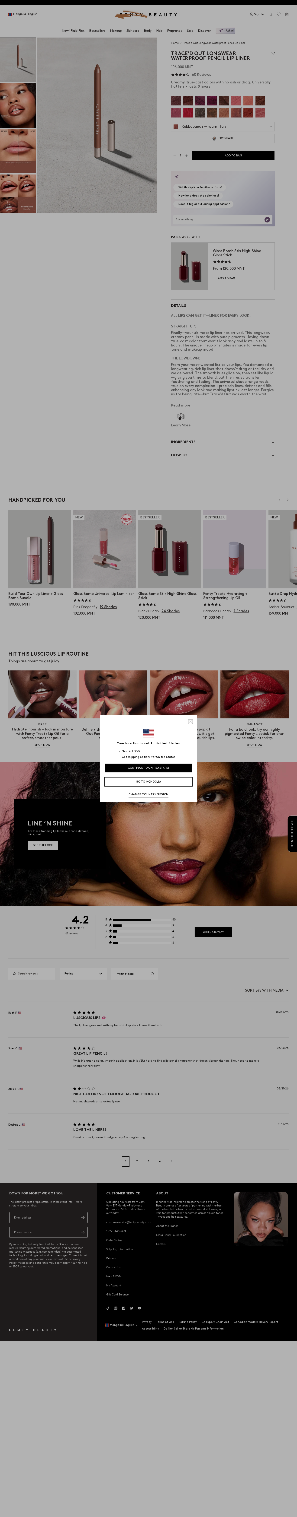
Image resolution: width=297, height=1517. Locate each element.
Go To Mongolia (148, 782)
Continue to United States (148, 768)
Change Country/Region (148, 794)
